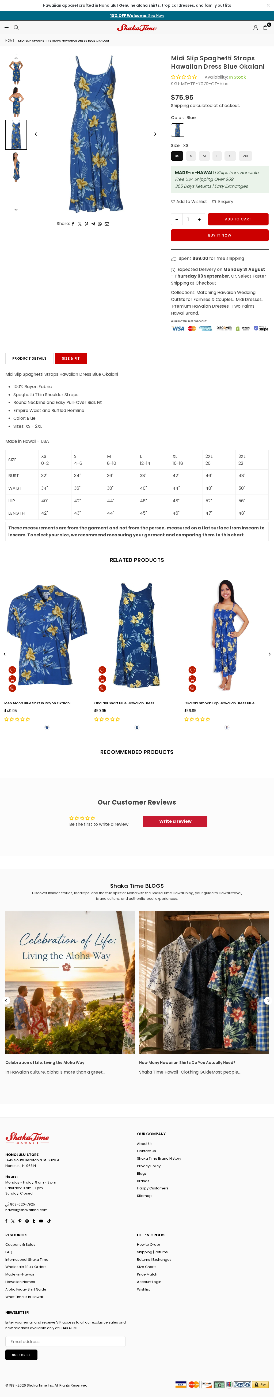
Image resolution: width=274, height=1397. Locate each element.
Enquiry (225, 201)
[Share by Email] (107, 223)
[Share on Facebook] (73, 223)
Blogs (142, 1173)
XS (177, 156)
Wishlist (143, 1289)
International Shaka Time (26, 1259)
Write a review (175, 821)
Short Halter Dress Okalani (59, 703)
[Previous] (36, 134)
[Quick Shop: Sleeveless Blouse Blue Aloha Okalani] (223, 679)
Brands (143, 1181)
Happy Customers (153, 1188)
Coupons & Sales (20, 1244)
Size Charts (147, 1266)
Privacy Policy (149, 1166)
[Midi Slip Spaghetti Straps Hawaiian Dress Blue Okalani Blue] (16, 134)
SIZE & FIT (71, 358)
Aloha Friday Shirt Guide (25, 1289)
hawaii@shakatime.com (26, 1209)
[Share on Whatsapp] (100, 223)
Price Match (147, 1274)
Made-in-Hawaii (19, 1274)
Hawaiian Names (20, 1281)
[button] (265, 27)
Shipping (180, 105)
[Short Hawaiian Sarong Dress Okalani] (168, 635)
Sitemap (144, 1195)
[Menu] (6, 27)
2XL (245, 156)
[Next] (155, 134)
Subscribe (21, 1355)
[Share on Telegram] (93, 223)
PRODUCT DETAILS (29, 358)
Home (9, 40)
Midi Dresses (249, 299)
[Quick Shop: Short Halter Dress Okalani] (43, 679)
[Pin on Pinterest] (87, 223)
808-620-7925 (22, 1204)
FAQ (8, 1252)
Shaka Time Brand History (159, 1158)
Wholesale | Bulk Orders (26, 1266)
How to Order (148, 1244)
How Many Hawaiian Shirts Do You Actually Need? (187, 1062)
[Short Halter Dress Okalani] (78, 635)
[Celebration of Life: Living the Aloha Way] (70, 982)
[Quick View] (43, 688)
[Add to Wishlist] (43, 670)
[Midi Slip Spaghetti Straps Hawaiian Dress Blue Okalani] (16, 69)
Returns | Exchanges (154, 1259)
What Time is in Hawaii (24, 1296)
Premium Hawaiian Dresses (200, 306)
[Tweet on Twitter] (80, 223)
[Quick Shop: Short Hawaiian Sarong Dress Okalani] (133, 679)
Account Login (149, 1281)
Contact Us (146, 1150)
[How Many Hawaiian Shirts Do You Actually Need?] (204, 982)
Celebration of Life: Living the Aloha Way (44, 1062)
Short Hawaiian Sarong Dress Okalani (158, 703)
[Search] (16, 27)
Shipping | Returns (152, 1252)
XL (230, 156)
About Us (145, 1143)
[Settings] (255, 27)
